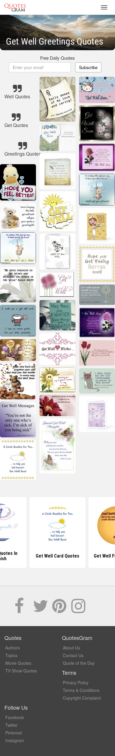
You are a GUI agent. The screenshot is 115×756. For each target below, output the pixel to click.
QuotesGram (15, 7)
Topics (11, 655)
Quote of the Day (79, 663)
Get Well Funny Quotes (57, 556)
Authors (12, 648)
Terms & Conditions (81, 690)
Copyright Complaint (82, 698)
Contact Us (73, 655)
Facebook (14, 717)
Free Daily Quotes (57, 58)
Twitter (11, 725)
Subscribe (88, 67)
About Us (71, 648)
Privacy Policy (75, 682)
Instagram (14, 740)
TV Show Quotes (21, 671)
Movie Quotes (18, 663)
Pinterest (13, 733)
